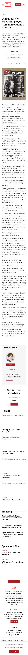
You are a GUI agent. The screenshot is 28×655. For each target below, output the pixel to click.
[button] (3, 5)
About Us (4, 640)
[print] (25, 63)
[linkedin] (11, 63)
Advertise (9, 640)
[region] (14, 648)
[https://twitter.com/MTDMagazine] (16, 635)
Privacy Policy (19, 647)
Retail (3, 14)
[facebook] (8, 63)
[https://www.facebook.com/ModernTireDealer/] (9, 635)
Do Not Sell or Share (18, 640)
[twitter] (14, 63)
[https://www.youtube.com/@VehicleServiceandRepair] (18, 635)
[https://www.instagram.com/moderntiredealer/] (11, 635)
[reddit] (17, 63)
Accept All (14, 651)
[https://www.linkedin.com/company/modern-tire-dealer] (14, 635)
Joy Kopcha (14, 51)
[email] (19, 63)
